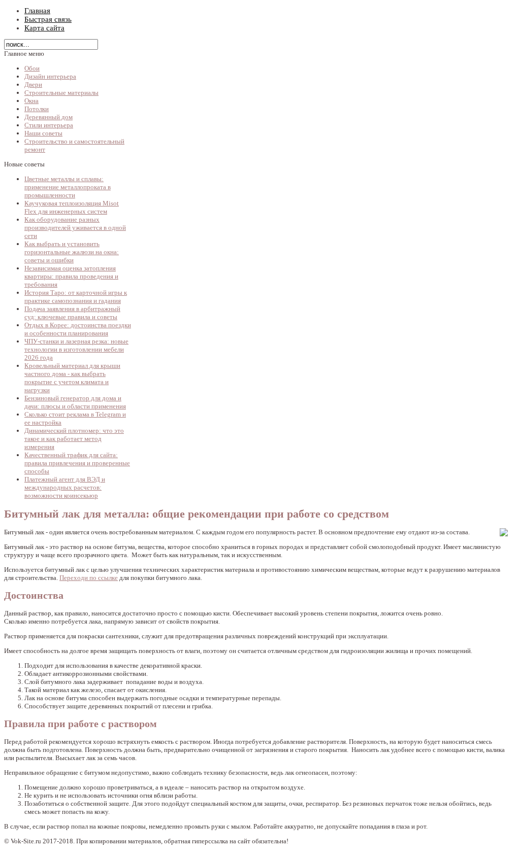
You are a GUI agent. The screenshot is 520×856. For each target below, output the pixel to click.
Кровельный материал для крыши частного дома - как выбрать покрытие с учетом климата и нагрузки (72, 378)
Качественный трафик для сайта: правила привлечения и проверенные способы (77, 463)
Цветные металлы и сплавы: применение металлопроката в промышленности (67, 187)
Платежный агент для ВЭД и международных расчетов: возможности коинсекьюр (64, 487)
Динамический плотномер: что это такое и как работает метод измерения (74, 439)
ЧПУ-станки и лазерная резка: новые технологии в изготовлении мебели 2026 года (76, 349)
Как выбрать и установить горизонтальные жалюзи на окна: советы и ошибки (71, 252)
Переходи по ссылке (88, 577)
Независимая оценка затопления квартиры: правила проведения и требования (71, 276)
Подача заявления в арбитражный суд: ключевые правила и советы (72, 313)
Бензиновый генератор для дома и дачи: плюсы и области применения (75, 402)
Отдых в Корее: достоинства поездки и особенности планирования (77, 329)
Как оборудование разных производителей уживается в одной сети (75, 227)
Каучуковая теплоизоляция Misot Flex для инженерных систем (71, 207)
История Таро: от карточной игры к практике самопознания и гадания (75, 296)
